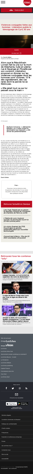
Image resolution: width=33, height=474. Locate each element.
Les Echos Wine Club (7, 351)
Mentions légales (6, 415)
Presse (3, 441)
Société (16, 50)
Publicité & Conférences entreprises (12, 436)
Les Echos (4, 348)
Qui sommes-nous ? (7, 445)
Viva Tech (4, 374)
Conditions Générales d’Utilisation (11, 419)
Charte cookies (6, 428)
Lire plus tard (15, 53)
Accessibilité (5, 458)
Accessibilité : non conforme (9, 468)
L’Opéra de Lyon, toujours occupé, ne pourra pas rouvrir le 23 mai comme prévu (16, 220)
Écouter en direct (19, 10)
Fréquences (5, 432)
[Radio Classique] (27, 5)
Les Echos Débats (6, 362)
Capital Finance (5, 368)
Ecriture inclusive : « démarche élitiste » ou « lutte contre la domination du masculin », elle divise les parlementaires (18, 129)
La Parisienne (4, 359)
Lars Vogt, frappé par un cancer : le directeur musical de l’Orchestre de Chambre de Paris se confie (17, 211)
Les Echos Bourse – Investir (8, 357)
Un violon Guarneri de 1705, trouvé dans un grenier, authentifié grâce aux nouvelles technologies (16, 229)
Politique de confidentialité (9, 423)
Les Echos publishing (7, 365)
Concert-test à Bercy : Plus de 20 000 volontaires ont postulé (16, 237)
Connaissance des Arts (7, 371)
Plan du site (5, 454)
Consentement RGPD (22, 466)
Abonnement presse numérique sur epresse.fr (14, 354)
